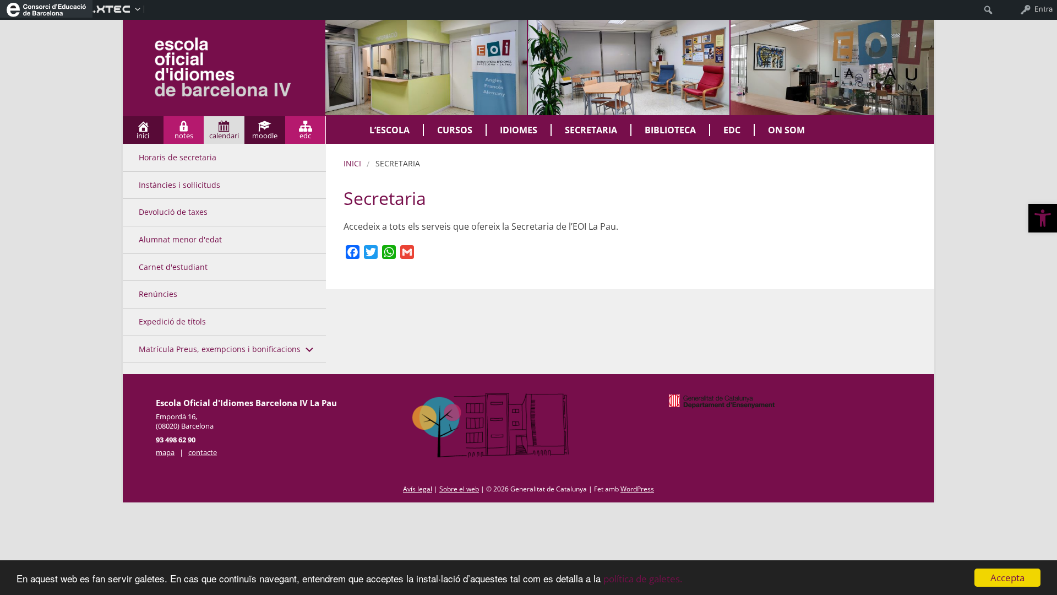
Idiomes (518, 130)
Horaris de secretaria (177, 157)
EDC (731, 130)
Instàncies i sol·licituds (179, 185)
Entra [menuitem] (1043, 8)
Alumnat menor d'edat (180, 239)
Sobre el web (459, 489)
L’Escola (389, 130)
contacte (202, 452)
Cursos (454, 130)
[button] (1042, 218)
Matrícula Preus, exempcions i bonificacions (220, 349)
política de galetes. (642, 578)
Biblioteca (670, 130)
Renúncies (158, 294)
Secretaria (591, 130)
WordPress (637, 489)
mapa (165, 452)
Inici (352, 163)
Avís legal (417, 489)
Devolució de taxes (173, 212)
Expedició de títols (172, 321)
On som (786, 130)
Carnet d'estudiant (173, 267)
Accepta (1007, 577)
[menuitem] (46, 9)
